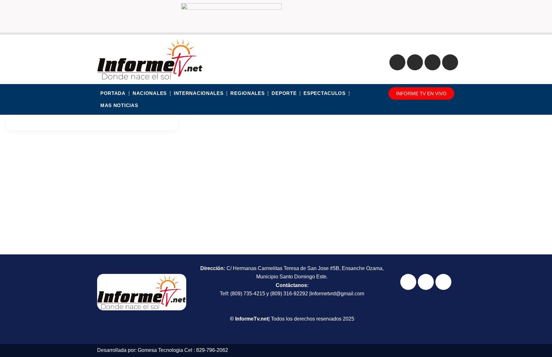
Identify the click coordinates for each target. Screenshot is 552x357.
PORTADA (113, 93)
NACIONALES (150, 93)
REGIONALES (247, 93)
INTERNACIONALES (199, 93)
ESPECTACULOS (324, 93)
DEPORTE (284, 93)
